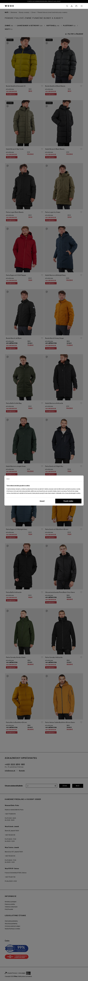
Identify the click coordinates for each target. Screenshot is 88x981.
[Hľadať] (67, 6)
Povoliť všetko (68, 501)
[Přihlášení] (71, 6)
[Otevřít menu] (81, 6)
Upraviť (42, 501)
